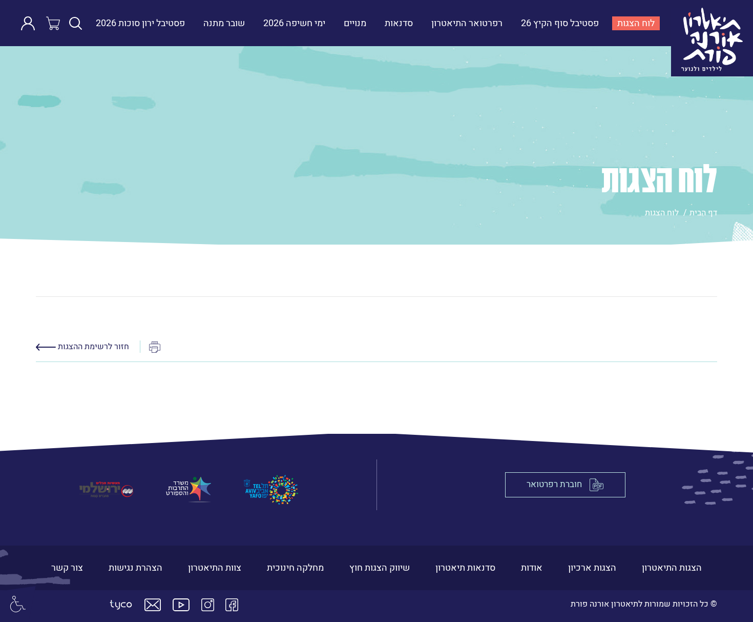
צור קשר (67, 568)
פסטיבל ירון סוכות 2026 (140, 23)
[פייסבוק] (232, 605)
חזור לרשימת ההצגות (92, 346)
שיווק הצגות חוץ (379, 568)
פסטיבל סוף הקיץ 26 (560, 23)
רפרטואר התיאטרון (467, 23)
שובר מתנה (224, 23)
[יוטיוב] (181, 604)
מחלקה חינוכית (295, 568)
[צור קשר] (152, 604)
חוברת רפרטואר (554, 484)
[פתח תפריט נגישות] (18, 604)
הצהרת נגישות (135, 568)
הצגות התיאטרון (672, 568)
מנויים (355, 23)
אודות (531, 568)
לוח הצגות (633, 23)
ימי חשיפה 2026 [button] (294, 23)
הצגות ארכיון (592, 568)
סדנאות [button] (399, 23)
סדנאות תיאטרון (465, 568)
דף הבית (703, 213)
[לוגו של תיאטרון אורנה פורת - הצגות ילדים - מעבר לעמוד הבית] (709, 23)
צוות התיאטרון (214, 568)
